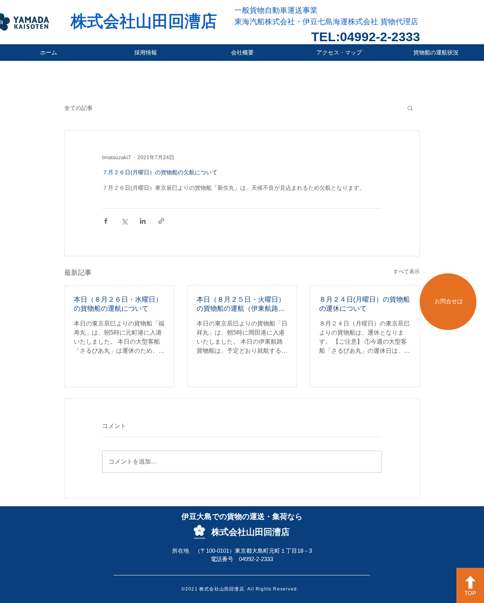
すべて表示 (406, 271)
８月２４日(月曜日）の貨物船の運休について (364, 304)
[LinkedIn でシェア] (142, 221)
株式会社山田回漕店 (144, 21)
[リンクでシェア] (161, 221)
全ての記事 (78, 108)
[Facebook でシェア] (105, 221)
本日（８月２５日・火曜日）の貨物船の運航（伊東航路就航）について (241, 304)
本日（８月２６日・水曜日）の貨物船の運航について (118, 304)
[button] (410, 108)
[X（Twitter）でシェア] (124, 221)
